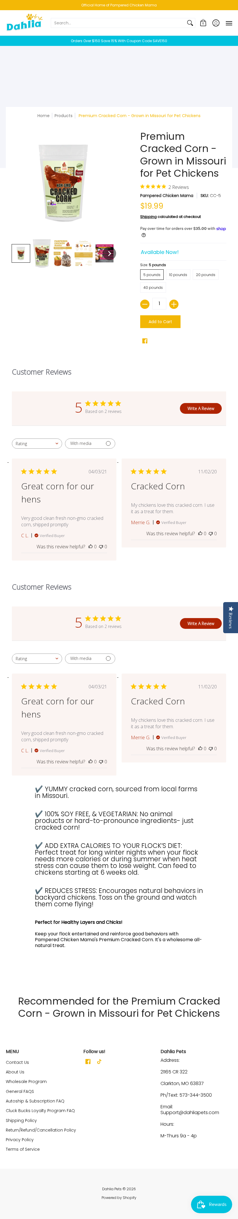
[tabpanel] (119, 880)
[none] (21, 253)
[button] (203, 22)
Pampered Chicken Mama (166, 195)
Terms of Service (23, 1149)
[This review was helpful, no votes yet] (91, 546)
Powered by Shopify (119, 1197)
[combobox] (37, 443)
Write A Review (200, 408)
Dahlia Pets (112, 1188)
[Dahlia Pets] (25, 22)
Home (43, 116)
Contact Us (17, 1062)
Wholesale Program (26, 1081)
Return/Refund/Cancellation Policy (41, 1130)
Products (64, 116)
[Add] (173, 304)
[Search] (190, 23)
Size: (153, 264)
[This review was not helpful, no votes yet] (101, 546)
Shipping (148, 216)
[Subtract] (144, 304)
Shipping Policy (21, 1120)
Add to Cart (160, 322)
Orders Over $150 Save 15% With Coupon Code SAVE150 (119, 40)
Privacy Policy (20, 1140)
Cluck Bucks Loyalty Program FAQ (40, 1111)
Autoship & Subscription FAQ (35, 1101)
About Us (15, 1072)
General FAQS (20, 1091)
